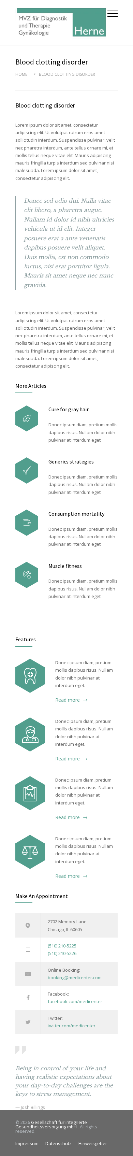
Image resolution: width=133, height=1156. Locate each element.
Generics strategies (71, 461)
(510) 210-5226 (62, 953)
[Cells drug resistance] (30, 734)
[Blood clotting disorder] (30, 675)
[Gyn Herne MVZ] (61, 22)
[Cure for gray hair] (26, 418)
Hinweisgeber (92, 1143)
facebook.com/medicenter (75, 1001)
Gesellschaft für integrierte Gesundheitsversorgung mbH (51, 1124)
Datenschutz (58, 1143)
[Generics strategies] (26, 470)
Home (21, 74)
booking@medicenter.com (75, 977)
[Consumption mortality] (26, 522)
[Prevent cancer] (30, 851)
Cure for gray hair (68, 409)
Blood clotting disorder (45, 105)
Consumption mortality (76, 513)
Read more (67, 700)
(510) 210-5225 (62, 946)
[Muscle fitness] (26, 575)
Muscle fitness (65, 565)
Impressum (27, 1143)
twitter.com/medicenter (71, 1026)
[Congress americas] (30, 793)
